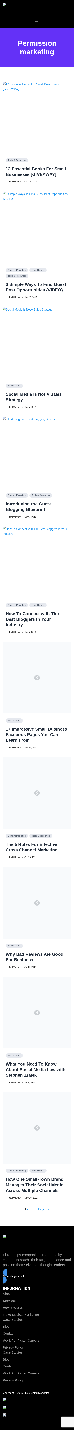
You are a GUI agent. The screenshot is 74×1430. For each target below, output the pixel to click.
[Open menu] (36, 21)
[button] (37, 1276)
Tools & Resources (17, 160)
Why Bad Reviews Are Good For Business (34, 957)
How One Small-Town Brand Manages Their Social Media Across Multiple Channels (35, 1185)
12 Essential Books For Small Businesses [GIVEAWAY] (36, 171)
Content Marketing (17, 270)
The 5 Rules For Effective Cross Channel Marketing (32, 847)
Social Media (38, 270)
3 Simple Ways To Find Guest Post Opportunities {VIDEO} (36, 287)
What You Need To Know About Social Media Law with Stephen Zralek (36, 1070)
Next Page (40, 1209)
